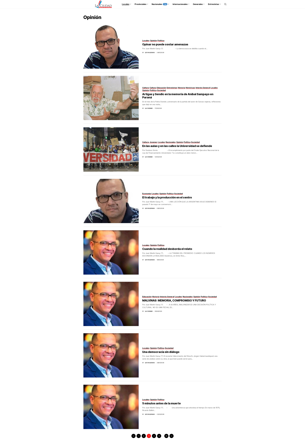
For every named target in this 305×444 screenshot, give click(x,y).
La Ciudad (149, 108)
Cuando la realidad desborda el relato (167, 249)
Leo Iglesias (150, 52)
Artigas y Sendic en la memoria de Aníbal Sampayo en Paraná (177, 96)
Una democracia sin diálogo (160, 352)
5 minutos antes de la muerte (161, 403)
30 (166, 436)
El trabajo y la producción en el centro (167, 197)
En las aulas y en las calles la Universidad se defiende (177, 146)
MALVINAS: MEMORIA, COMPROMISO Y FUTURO (174, 300)
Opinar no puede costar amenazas (165, 44)
